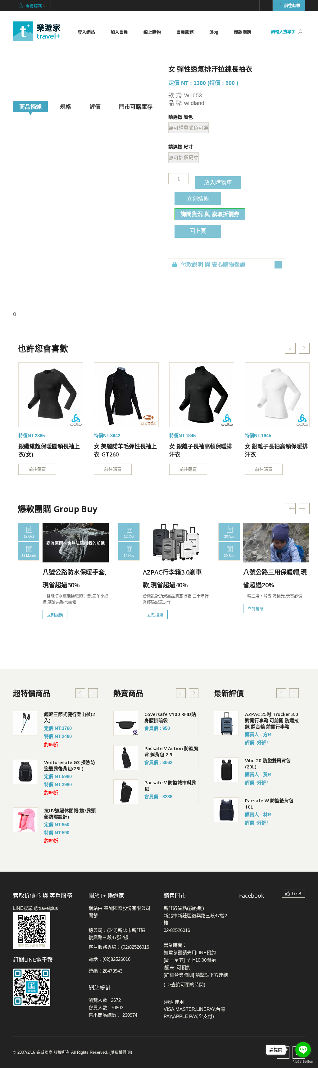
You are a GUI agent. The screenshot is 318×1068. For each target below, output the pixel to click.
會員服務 (185, 32)
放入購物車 (218, 182)
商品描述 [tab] (30, 106)
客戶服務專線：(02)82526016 (119, 947)
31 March (28, 555)
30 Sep (229, 555)
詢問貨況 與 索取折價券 (209, 214)
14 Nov (129, 555)
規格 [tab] (65, 106)
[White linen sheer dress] (51, 395)
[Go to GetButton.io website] (303, 1062)
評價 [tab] (95, 106)
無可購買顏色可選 (188, 128)
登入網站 (86, 32)
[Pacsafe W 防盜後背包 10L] (226, 810)
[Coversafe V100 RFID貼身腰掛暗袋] (126, 723)
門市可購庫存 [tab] (135, 106)
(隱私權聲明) (120, 1052)
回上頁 (197, 231)
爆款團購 (242, 32)
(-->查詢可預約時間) (184, 984)
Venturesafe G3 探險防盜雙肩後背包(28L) (69, 765)
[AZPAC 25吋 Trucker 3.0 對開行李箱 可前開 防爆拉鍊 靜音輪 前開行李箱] (226, 723)
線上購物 (152, 32)
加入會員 (119, 32)
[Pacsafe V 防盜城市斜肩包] (126, 792)
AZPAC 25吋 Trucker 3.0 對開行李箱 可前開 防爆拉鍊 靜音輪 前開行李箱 (272, 720)
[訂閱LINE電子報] (46, 987)
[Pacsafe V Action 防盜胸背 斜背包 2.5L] (126, 757)
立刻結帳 (198, 198)
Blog (213, 32)
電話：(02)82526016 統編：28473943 (109, 965)
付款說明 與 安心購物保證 (213, 265)
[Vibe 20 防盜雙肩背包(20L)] (226, 770)
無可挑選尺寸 (183, 157)
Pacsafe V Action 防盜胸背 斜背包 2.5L (171, 751)
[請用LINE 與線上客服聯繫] (46, 930)
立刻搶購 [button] (55, 614)
